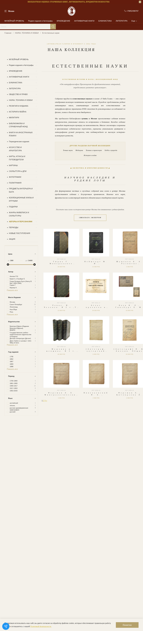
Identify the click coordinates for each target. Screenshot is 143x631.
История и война (90, 155)
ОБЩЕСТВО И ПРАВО (18, 94)
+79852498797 (132, 11)
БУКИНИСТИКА (105, 21)
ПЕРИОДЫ (13, 227)
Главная (7, 33)
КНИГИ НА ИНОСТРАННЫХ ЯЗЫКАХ (21, 134)
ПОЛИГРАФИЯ (15, 183)
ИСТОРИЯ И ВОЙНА (17, 112)
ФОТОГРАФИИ (15, 177)
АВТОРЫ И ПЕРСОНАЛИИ (20, 222)
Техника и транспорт (94, 150)
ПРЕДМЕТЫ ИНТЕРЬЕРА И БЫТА (21, 190)
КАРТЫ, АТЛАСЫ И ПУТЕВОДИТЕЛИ (17, 158)
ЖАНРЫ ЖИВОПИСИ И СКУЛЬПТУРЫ (19, 214)
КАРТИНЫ (13, 165)
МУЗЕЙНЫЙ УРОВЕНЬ (14, 21)
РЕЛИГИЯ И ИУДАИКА (18, 106)
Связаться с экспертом (90, 217)
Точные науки (68, 150)
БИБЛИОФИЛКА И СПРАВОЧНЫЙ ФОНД (18, 125)
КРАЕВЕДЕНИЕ (63, 21)
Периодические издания (19, 142)
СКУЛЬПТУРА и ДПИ (17, 171)
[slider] (8, 264)
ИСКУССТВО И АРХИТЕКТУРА (15, 149)
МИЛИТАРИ (14, 118)
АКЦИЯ (12, 239)
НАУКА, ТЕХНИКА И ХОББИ (27, 33)
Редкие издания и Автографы (40, 21)
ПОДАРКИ (13, 207)
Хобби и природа (111, 150)
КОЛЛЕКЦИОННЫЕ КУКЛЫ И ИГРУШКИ (21, 199)
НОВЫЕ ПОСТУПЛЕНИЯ (19, 233)
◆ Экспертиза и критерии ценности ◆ (90, 168)
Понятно (127, 624)
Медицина (79, 150)
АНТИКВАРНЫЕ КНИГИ (84, 21)
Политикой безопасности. (41, 626)
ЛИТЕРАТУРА (121, 21)
